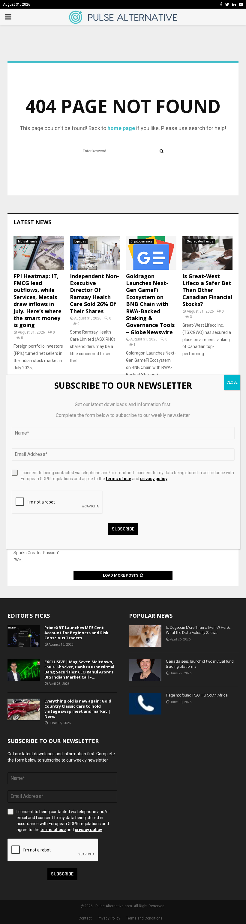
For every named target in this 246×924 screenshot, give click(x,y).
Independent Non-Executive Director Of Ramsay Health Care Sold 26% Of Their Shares (94, 293)
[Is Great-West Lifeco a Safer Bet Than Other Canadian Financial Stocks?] (207, 253)
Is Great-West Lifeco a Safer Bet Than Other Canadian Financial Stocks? (207, 290)
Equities (80, 241)
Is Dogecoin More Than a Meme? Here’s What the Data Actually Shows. (198, 630)
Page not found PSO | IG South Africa (197, 695)
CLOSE (232, 382)
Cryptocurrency (141, 241)
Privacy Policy (109, 918)
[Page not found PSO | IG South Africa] (145, 704)
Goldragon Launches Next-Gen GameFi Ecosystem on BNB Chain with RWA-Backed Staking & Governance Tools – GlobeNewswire (150, 304)
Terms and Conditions (144, 918)
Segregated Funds (200, 241)
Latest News (32, 222)
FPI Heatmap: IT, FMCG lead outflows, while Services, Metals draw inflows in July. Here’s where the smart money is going (38, 300)
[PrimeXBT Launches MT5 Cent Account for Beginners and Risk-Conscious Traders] (24, 636)
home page (121, 128)
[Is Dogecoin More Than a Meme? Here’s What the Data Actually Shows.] (145, 636)
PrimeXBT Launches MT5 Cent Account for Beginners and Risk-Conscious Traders (77, 632)
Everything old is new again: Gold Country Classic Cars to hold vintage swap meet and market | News (77, 708)
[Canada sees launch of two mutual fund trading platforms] (145, 670)
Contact (85, 918)
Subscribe (62, 874)
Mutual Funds (28, 241)
